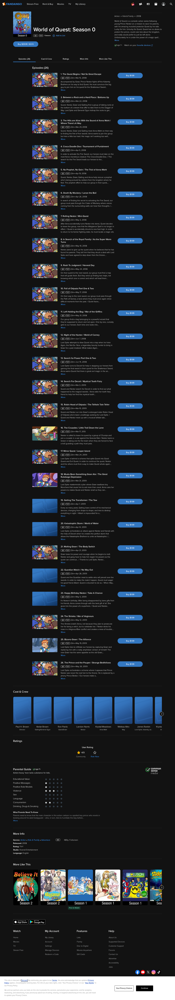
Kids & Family (33, 840)
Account (48, 942)
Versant (24, 980)
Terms (54, 980)
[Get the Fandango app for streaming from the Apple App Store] (20, 921)
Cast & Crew (46, 59)
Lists (78, 937)
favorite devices (144, 45)
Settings (48, 946)
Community (81, 756)
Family (79, 942)
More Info (84, 59)
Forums (112, 950)
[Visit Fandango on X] (148, 972)
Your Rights (89, 983)
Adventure (45, 840)
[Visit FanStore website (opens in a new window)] (156, 4)
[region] (87, 988)
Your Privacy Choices (124, 988)
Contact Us (113, 954)
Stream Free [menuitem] (33, 4)
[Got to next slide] (161, 714)
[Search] (171, 4)
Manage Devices (52, 950)
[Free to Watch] (80, 887)
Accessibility (114, 963)
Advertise (112, 958)
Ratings (66, 59)
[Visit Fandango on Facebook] (137, 972)
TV (14, 946)
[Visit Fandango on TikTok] (159, 972)
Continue (144, 988)
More (117, 40)
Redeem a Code (52, 954)
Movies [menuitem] (60, 4)
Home (15, 937)
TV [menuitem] (69, 4)
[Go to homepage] (12, 4)
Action (23, 840)
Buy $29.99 (28, 44)
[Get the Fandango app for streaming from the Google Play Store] (37, 921)
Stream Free (18, 950)
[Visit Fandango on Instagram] (153, 972)
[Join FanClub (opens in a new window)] (133, 4)
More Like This (105, 59)
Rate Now (95, 756)
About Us (112, 937)
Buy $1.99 (130, 75)
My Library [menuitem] (80, 4)
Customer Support (116, 946)
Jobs (111, 967)
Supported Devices (117, 942)
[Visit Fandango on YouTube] (143, 972)
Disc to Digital (82, 946)
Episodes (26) (24, 59)
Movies (16, 942)
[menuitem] (148, 4)
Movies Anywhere (84, 950)
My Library (49, 937)
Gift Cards (81, 954)
